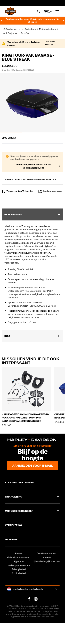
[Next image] (58, 102)
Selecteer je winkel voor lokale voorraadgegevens (33, 166)
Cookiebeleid (19, 573)
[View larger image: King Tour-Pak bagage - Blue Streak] (32, 102)
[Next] (63, 20)
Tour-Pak (25, 33)
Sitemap (18, 553)
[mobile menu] (56, 11)
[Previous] (1, 20)
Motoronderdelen (47, 29)
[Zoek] (38, 11)
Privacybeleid (19, 569)
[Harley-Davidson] (32, 440)
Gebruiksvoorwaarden (18, 557)
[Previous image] (6, 102)
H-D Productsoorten (11, 29)
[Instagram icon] (36, 599)
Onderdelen (30, 29)
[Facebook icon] (29, 599)
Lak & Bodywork (9, 33)
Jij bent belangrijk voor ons (46, 561)
